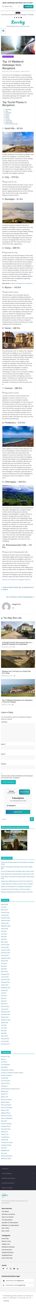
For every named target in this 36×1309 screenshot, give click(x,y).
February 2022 (5, 974)
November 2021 (5, 982)
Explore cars (18, 812)
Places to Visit (5, 1110)
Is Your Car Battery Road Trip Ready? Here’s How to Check (17, 871)
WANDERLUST (5, 1150)
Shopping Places (5, 1126)
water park (4, 1153)
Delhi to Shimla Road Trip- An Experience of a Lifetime (17, 588)
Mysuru (7, 116)
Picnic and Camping (6, 1107)
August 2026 (4, 904)
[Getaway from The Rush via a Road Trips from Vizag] (18, 659)
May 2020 (4, 1030)
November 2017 (5, 1044)
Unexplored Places (6, 1145)
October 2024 (5, 955)
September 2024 (5, 958)
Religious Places (5, 1113)
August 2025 (4, 928)
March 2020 (4, 1036)
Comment (4, 722)
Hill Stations (4, 1086)
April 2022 (4, 969)
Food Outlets (4, 1078)
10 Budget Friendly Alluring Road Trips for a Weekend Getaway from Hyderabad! (17, 643)
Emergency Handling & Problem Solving (12, 1072)
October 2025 (5, 923)
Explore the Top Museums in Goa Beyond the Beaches (16, 886)
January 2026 (5, 915)
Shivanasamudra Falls (11, 124)
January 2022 (5, 977)
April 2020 (4, 1033)
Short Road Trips (5, 1129)
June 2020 (4, 1028)
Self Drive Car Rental (8, 1214)
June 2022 (4, 963)
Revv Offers (5, 1228)
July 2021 (3, 993)
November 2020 (5, 1014)
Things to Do (6, 1244)
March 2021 (4, 1004)
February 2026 (5, 912)
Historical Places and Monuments (10, 1089)
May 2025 (4, 936)
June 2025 (4, 934)
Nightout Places (5, 1102)
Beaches (3, 1059)
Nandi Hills (8, 109)
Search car (28, 6)
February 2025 (5, 944)
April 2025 (4, 939)
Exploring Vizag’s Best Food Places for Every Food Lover (17, 892)
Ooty (6, 111)
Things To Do (4, 1134)
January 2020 (5, 1041)
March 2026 (4, 910)
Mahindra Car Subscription (10, 1225)
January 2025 (5, 947)
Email (3, 754)
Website (3, 764)
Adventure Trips (5, 1056)
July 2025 (3, 931)
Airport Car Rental (7, 1217)
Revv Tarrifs (5, 1231)
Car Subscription (5, 1064)
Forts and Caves (5, 1081)
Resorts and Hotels (6, 1115)
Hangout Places (5, 1083)
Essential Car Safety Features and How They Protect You (17, 881)
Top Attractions (5, 1137)
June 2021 (4, 995)
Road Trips (4, 1121)
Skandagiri (8, 113)
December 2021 (5, 979)
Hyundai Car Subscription (10, 1222)
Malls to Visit (4, 1097)
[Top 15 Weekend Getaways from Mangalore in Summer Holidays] (18, 688)
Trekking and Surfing (6, 1142)
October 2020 (5, 1017)
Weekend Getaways (8, 56)
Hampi (7, 117)
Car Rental (4, 1062)
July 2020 (3, 1025)
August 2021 (4, 990)
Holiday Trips (4, 1091)
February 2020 (5, 1038)
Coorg (7, 114)
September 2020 (5, 1020)
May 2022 (4, 966)
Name (3, 744)
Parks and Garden (6, 1105)
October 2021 (5, 985)
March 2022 (4, 971)
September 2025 (5, 926)
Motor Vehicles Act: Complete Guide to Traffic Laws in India (17, 874)
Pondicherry (8, 120)
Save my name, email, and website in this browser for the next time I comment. (17, 777)
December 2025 (5, 918)
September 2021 (5, 987)
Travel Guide (4, 1140)
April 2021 (4, 1001)
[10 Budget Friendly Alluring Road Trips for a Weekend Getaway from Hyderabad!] (18, 630)
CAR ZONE (4, 1067)
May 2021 (4, 998)
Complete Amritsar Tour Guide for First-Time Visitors (15, 889)
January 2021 (5, 1009)
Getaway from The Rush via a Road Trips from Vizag (16, 672)
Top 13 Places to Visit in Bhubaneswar (20, 597)
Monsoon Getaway (6, 1099)
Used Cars (4, 1148)
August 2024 (4, 961)
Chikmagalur (8, 122)
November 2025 (5, 920)
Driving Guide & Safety (7, 1070)
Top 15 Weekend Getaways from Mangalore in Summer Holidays (17, 701)
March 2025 (4, 942)
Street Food (4, 1132)
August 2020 (4, 1022)
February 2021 (5, 1006)
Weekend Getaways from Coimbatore (21, 283)
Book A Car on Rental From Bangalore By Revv (16, 579)
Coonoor (7, 119)
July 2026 (3, 907)
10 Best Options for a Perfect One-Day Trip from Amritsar (17, 884)
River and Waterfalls (6, 1118)
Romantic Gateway (6, 1123)
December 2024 (5, 950)
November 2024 (5, 953)
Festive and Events (6, 1075)
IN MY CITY (4, 1094)
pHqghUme (18, 71)
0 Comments (26, 71)
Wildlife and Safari (6, 1158)
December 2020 (5, 1012)
